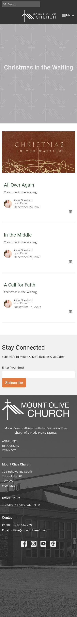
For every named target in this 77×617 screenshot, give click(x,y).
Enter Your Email (13, 367)
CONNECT (9, 450)
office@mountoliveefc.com (29, 530)
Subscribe (14, 382)
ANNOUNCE (10, 441)
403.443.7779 (22, 525)
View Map (8, 485)
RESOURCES (10, 446)
